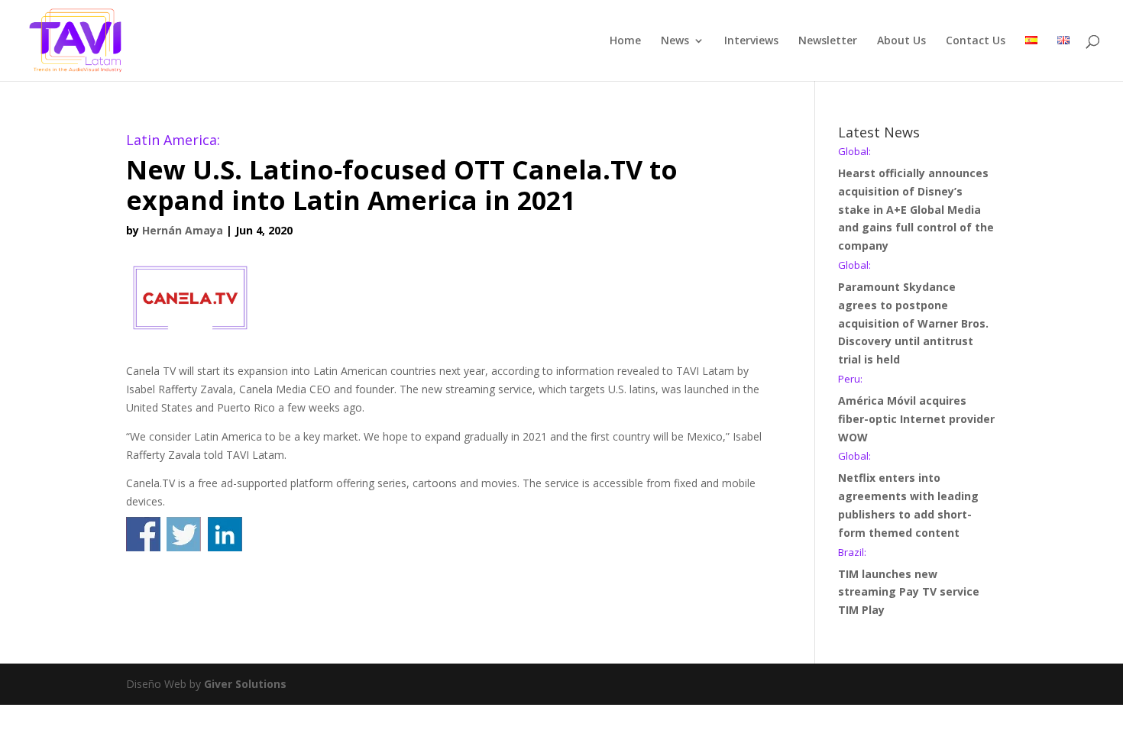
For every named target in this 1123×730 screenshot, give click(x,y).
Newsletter (827, 41)
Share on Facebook (143, 534)
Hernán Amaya (182, 230)
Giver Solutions (245, 684)
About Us (901, 41)
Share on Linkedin (225, 534)
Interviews (751, 41)
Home (625, 41)
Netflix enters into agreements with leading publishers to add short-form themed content (908, 495)
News (675, 41)
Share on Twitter (184, 534)
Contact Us (975, 41)
